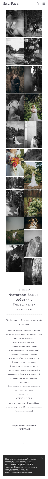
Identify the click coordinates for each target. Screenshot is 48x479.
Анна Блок (10, 3)
